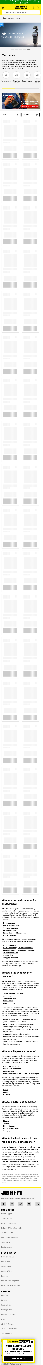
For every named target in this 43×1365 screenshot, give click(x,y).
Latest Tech (5, 1262)
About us (4, 1295)
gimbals (11, 964)
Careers (4, 1300)
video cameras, (21, 939)
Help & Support (6, 1214)
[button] (7, 7)
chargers (5, 966)
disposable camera (32, 1056)
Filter (4, 114)
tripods (17, 964)
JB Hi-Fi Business (8, 1324)
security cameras (24, 981)
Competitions (6, 1266)
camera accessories (30, 962)
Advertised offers (7, 1233)
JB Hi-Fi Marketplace (9, 1329)
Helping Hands (6, 1310)
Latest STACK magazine (10, 1281)
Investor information (8, 1315)
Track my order (6, 1218)
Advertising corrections (9, 1238)
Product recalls (6, 1247)
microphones (26, 964)
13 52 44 (25, 3)
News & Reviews (7, 1257)
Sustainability (6, 1305)
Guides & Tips (6, 1271)
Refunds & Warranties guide (11, 1228)
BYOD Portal (5, 1319)
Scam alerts (5, 1242)
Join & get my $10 (18, 1359)
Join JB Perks (6, 1334)
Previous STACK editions (10, 1286)
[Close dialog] (32, 1342)
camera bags (16, 966)
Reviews (4, 1276)
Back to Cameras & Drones (12, 18)
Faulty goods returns (8, 1223)
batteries (34, 964)
